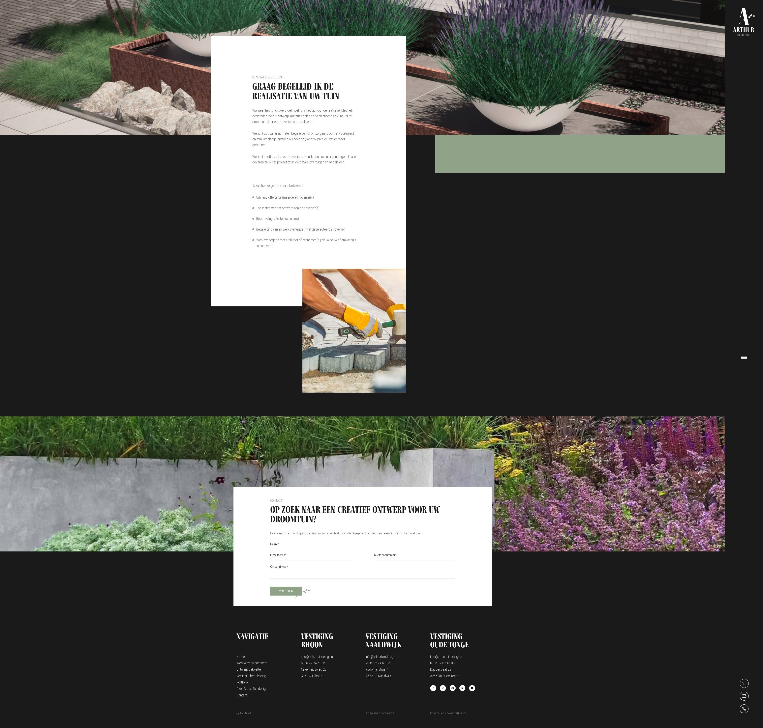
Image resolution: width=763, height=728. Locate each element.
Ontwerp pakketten (249, 669)
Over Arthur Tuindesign (251, 688)
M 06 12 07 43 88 (442, 663)
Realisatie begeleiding (251, 676)
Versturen (286, 591)
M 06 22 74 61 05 (313, 663)
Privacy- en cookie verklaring (448, 713)
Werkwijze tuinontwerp (251, 663)
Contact (241, 695)
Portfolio (242, 682)
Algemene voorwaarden (381, 713)
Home (240, 657)
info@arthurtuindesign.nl (317, 657)
